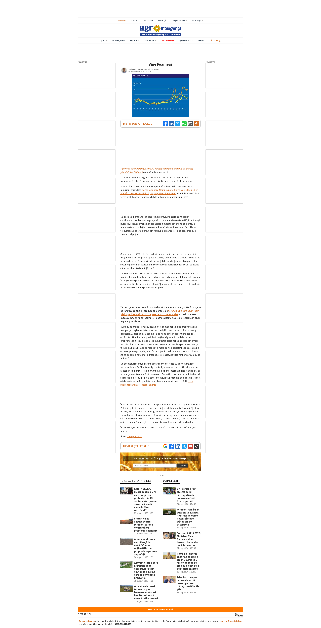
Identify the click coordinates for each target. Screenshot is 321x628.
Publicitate (148, 20)
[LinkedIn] (171, 123)
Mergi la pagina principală (160, 609)
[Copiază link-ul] (196, 123)
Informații (196, 20)
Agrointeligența (87, 621)
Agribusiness (185, 40)
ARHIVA (201, 40)
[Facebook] (165, 123)
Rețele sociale (179, 20)
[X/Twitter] (184, 446)
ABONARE (122, 20)
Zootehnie (149, 40)
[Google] (165, 446)
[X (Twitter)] (177, 123)
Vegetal (133, 40)
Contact (135, 20)
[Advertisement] (160, 9)
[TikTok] (196, 446)
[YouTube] (190, 446)
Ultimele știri (171, 480)
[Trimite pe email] (190, 123)
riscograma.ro (134, 436)
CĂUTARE (214, 40)
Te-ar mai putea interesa (135, 480)
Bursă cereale (168, 40)
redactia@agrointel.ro (230, 621)
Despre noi (84, 614)
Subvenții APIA (118, 40)
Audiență (162, 20)
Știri (103, 40)
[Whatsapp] (184, 123)
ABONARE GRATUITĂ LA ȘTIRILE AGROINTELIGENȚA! (160, 459)
